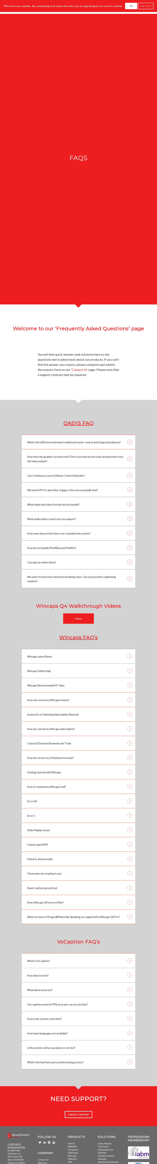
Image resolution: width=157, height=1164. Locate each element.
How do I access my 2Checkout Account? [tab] (50, 757)
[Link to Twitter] (40, 1142)
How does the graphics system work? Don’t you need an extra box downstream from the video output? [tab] (75, 459)
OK (131, 6)
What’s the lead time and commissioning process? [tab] (55, 1062)
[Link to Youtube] (54, 1142)
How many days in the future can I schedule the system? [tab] (58, 533)
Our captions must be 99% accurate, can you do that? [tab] (57, 1004)
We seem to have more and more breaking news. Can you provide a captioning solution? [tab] (71, 579)
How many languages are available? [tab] (47, 1033)
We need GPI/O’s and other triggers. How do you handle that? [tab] (62, 490)
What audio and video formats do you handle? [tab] (53, 504)
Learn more (146, 6)
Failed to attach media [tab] (40, 859)
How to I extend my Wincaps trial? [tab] (46, 786)
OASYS (71, 1143)
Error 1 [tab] (31, 815)
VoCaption (73, 1149)
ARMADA (72, 1146)
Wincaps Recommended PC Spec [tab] (46, 685)
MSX (70, 1162)
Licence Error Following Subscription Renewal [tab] (53, 714)
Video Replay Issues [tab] (38, 830)
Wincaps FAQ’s (78, 637)
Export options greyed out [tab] (42, 888)
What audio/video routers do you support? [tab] (51, 519)
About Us (42, 1162)
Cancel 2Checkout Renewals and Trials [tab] (49, 743)
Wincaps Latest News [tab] (39, 656)
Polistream (73, 1152)
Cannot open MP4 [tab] (37, 844)
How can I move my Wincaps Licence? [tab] (48, 700)
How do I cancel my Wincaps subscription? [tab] (51, 729)
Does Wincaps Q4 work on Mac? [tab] (45, 902)
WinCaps (72, 1155)
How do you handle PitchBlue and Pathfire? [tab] (51, 548)
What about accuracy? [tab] (40, 990)
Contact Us (43, 1159)
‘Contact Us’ (79, 369)
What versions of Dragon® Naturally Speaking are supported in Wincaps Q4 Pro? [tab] (73, 917)
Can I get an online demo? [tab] (41, 562)
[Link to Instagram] (49, 1142)
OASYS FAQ (78, 423)
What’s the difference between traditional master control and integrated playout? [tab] (74, 442)
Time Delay (103, 1146)
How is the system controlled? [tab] (44, 1018)
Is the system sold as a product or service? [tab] (51, 1047)
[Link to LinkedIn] (44, 1142)
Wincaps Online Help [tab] (39, 671)
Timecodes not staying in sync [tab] (44, 873)
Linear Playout (104, 1143)
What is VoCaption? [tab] (38, 961)
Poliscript (72, 1159)
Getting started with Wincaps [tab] (44, 772)
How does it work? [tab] (37, 975)
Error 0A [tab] (32, 801)
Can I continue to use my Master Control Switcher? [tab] (56, 475)
